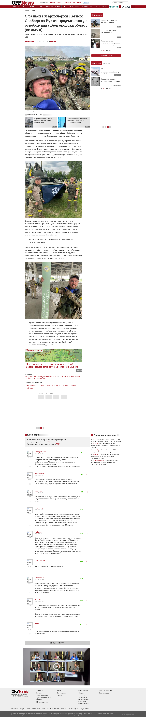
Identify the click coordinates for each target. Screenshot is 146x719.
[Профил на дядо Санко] (30, 478)
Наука (60, 3)
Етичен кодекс (104, 693)
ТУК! (58, 444)
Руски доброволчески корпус (69, 376)
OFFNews (29, 41)
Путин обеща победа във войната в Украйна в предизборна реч (77, 121)
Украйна (27, 378)
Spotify (73, 385)
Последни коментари (105, 435)
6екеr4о (38, 599)
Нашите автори (87, 6)
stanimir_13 (97, 450)
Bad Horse (39, 532)
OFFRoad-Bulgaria (53, 709)
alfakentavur (40, 578)
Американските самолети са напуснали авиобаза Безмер (110, 43)
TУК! (48, 442)
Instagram (65, 385)
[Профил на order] (30, 628)
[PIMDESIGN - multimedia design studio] (128, 715)
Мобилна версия (42, 702)
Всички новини (106, 55)
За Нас (59, 695)
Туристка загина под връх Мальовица (109, 22)
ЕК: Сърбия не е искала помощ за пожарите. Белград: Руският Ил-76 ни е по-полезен (110, 72)
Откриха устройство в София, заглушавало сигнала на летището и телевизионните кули (105, 456)
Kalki (94, 439)
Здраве (77, 6)
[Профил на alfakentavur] (30, 582)
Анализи (70, 6)
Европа (104, 6)
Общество (39, 6)
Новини (27, 10)
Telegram (29, 388)
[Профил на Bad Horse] (30, 536)
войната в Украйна (38, 378)
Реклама (39, 693)
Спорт (52, 3)
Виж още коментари (57, 643)
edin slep (38, 491)
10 (53, 41)
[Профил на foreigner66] (30, 512)
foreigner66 (39, 508)
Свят (23, 6)
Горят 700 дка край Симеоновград (108, 32)
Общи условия (83, 691)
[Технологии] (86, 3)
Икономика (49, 6)
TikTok (55, 385)
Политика (30, 6)
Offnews (44, 3)
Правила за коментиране (82, 694)
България (16, 6)
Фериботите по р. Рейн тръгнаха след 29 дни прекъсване (43, 121)
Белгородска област (32, 376)
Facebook (49, 385)
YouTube (40, 385)
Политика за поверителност (83, 698)
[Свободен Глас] (114, 7)
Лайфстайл (70, 3)
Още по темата (34, 350)
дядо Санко (39, 473)
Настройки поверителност (83, 702)
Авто (79, 3)
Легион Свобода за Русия (49, 376)
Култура (97, 6)
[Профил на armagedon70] (30, 456)
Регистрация (61, 693)
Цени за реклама (42, 695)
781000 (95, 443)
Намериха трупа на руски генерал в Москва (110, 80)
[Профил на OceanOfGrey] (30, 564)
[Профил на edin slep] (30, 495)
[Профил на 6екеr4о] (30, 604)
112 (64, 6)
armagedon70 (40, 452)
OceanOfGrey (40, 560)
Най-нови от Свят (34, 114)
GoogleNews (31, 385)
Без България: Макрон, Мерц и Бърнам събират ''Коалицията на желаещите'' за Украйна (105, 445)
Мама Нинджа (73, 709)
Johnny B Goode (98, 460)
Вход (59, 691)
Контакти (39, 691)
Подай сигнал (84, 709)
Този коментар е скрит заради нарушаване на (52, 631)
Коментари (33, 434)
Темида (57, 6)
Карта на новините (105, 691)
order (37, 623)
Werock (63, 709)
